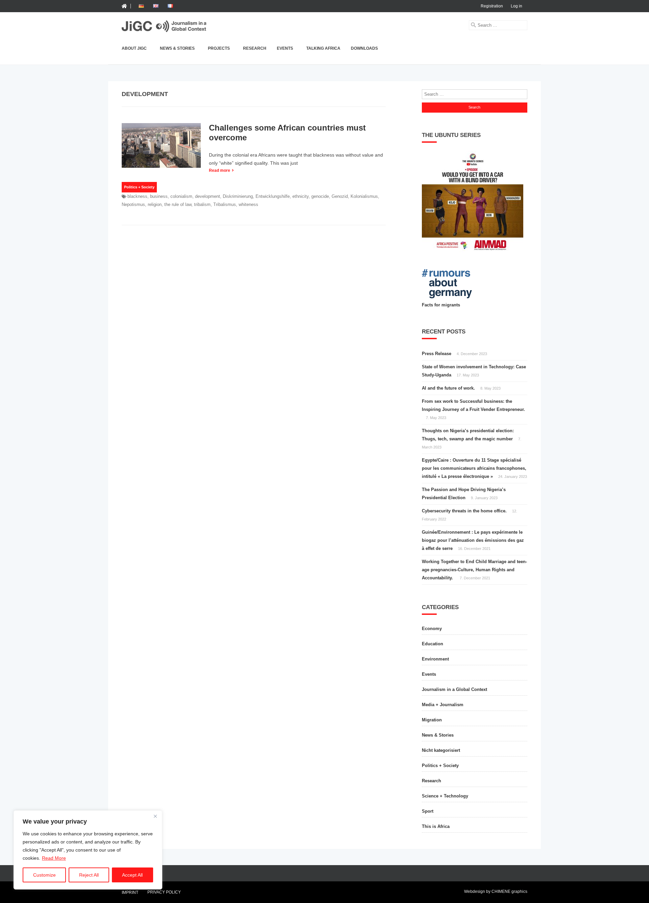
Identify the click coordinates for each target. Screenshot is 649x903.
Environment (435, 659)
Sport (427, 811)
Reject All (89, 875)
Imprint (130, 892)
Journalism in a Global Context (454, 689)
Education (432, 643)
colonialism (181, 196)
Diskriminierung (238, 196)
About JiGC (134, 48)
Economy (432, 628)
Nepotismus (133, 204)
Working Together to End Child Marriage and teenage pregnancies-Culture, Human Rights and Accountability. (474, 569)
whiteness (248, 204)
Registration (492, 6)
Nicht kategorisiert (441, 750)
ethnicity (300, 196)
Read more (219, 170)
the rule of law (177, 204)
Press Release (436, 353)
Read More (54, 858)
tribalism (202, 204)
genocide (320, 196)
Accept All (132, 875)
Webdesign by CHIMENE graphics (495, 891)
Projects (219, 48)
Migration (432, 719)
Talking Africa (323, 48)
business (159, 196)
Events (285, 48)
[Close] (155, 816)
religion (155, 204)
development (207, 196)
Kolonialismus (364, 196)
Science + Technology (445, 795)
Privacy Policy (164, 892)
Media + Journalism (442, 704)
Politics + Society (139, 187)
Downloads (364, 48)
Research (254, 48)
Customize (44, 875)
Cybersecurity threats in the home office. (464, 510)
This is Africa (436, 826)
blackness (137, 196)
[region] (88, 849)
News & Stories (177, 48)
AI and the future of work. (448, 388)
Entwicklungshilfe (273, 196)
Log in (516, 6)
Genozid (340, 196)
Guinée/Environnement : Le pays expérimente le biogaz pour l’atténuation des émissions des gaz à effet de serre (473, 540)
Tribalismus (224, 204)
